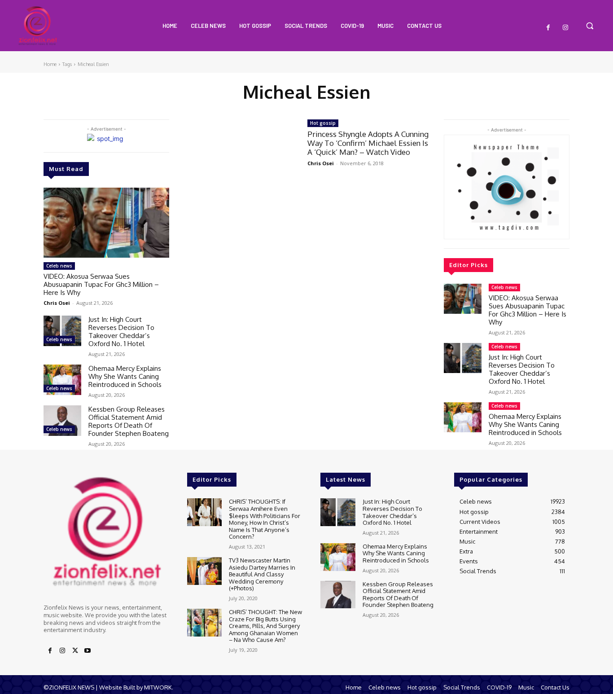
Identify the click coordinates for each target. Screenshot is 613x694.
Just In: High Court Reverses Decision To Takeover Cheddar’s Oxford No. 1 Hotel (121, 331)
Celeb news (59, 266)
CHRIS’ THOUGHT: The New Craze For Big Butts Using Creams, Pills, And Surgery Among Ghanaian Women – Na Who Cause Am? (265, 625)
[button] (590, 26)
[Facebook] (548, 28)
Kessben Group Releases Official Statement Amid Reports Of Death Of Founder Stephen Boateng (128, 421)
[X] (75, 651)
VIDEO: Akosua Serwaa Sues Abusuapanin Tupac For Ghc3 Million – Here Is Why (101, 284)
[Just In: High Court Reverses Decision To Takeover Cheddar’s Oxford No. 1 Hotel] (62, 331)
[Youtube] (87, 651)
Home (50, 64)
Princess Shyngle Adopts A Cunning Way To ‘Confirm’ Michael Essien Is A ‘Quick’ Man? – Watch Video (368, 143)
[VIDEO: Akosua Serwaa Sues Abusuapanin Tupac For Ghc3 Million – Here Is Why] (106, 223)
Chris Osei (57, 302)
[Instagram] (565, 28)
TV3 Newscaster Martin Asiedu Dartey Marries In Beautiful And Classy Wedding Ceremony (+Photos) (262, 574)
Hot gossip (323, 123)
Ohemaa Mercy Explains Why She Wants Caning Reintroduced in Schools (125, 376)
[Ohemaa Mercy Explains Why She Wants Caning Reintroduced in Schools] (62, 380)
